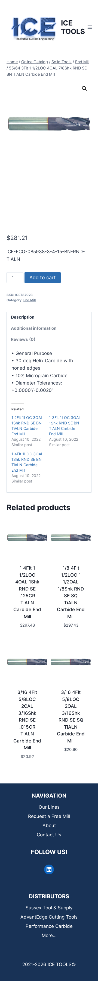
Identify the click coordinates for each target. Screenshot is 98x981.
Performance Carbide (49, 926)
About (49, 825)
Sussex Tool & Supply (49, 907)
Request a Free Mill (49, 816)
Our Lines (49, 807)
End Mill (29, 300)
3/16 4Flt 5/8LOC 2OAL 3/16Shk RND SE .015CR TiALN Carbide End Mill (27, 720)
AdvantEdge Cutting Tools (49, 917)
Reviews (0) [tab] (23, 339)
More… (49, 935)
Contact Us (49, 834)
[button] (84, 88)
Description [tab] (23, 317)
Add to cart (42, 277)
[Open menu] (90, 27)
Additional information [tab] (34, 328)
